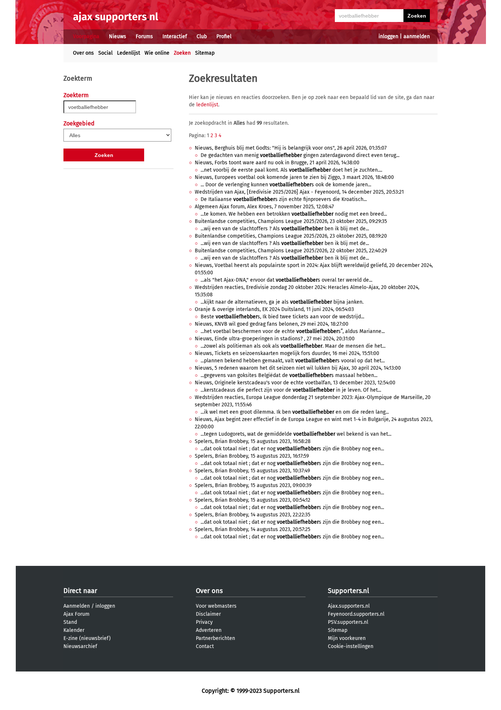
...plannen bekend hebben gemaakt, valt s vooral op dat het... (293, 361)
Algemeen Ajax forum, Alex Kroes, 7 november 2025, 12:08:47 (264, 207)
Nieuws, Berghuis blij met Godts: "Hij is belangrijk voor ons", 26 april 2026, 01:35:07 (291, 148)
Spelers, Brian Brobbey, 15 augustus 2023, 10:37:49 (252, 471)
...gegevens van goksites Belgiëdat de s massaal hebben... (289, 375)
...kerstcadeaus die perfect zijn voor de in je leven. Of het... (291, 390)
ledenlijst (207, 105)
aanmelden (416, 36)
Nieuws (117, 36)
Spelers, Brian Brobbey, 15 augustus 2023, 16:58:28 (253, 441)
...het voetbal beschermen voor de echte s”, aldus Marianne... (293, 331)
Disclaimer (208, 614)
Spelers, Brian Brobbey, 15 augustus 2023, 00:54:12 (252, 500)
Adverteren (209, 630)
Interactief (174, 36)
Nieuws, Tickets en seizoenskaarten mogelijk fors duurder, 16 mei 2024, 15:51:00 (287, 353)
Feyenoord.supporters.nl (356, 614)
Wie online (157, 53)
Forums (144, 36)
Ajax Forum (76, 614)
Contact (205, 646)
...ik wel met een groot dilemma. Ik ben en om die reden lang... (295, 412)
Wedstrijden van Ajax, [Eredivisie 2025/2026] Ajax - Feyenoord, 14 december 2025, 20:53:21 (299, 192)
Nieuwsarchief (80, 646)
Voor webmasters (216, 606)
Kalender (73, 630)
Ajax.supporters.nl (349, 606)
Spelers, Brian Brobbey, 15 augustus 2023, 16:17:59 (252, 456)
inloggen (388, 36)
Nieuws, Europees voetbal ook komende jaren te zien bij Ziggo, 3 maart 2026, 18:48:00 (294, 177)
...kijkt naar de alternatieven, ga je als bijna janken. (282, 302)
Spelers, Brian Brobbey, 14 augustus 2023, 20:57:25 (252, 529)
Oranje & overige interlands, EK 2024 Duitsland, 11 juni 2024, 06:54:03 (274, 309)
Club (202, 36)
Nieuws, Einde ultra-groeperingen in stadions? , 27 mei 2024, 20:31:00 (275, 339)
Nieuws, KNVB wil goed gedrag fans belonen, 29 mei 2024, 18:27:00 (271, 324)
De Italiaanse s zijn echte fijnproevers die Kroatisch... (284, 199)
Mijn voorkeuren (347, 638)
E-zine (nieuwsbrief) (87, 638)
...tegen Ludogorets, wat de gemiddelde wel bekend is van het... (296, 434)
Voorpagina (86, 36)
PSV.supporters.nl (348, 622)
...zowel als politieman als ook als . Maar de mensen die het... (293, 346)
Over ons (83, 53)
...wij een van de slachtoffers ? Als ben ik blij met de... (285, 229)
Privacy (204, 622)
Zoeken (182, 53)
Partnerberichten (215, 638)
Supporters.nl (348, 591)
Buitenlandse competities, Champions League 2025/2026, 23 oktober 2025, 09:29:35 (291, 221)
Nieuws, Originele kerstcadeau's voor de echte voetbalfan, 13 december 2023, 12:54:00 (295, 383)
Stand (70, 622)
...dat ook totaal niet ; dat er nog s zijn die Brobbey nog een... (292, 449)
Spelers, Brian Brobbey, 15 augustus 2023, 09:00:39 (253, 485)
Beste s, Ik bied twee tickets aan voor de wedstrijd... (282, 317)
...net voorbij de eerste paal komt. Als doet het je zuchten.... (291, 170)
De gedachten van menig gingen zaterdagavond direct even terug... (300, 155)
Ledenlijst (128, 53)
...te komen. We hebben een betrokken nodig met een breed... (294, 214)
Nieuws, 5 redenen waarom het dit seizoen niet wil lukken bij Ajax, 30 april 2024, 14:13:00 (298, 368)
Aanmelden (76, 606)
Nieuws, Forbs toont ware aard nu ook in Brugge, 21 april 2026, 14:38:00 (277, 163)
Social (105, 53)
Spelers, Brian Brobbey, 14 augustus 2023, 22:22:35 (252, 515)
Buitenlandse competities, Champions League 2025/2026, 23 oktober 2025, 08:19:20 (291, 236)
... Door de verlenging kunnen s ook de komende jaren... (286, 185)
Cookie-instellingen (350, 646)
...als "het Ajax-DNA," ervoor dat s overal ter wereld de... (286, 280)
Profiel (223, 36)
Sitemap (205, 53)
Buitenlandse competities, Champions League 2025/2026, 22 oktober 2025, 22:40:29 (291, 251)
